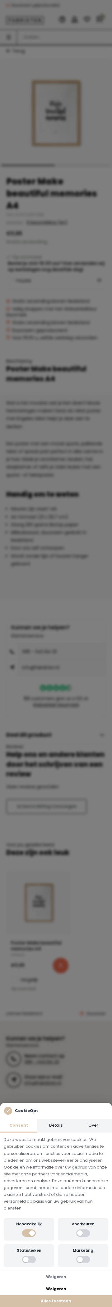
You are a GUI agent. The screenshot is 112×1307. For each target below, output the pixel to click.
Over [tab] (93, 1125)
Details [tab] (56, 1125)
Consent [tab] (18, 1125)
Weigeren (56, 1276)
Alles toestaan (56, 1301)
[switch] (29, 1233)
